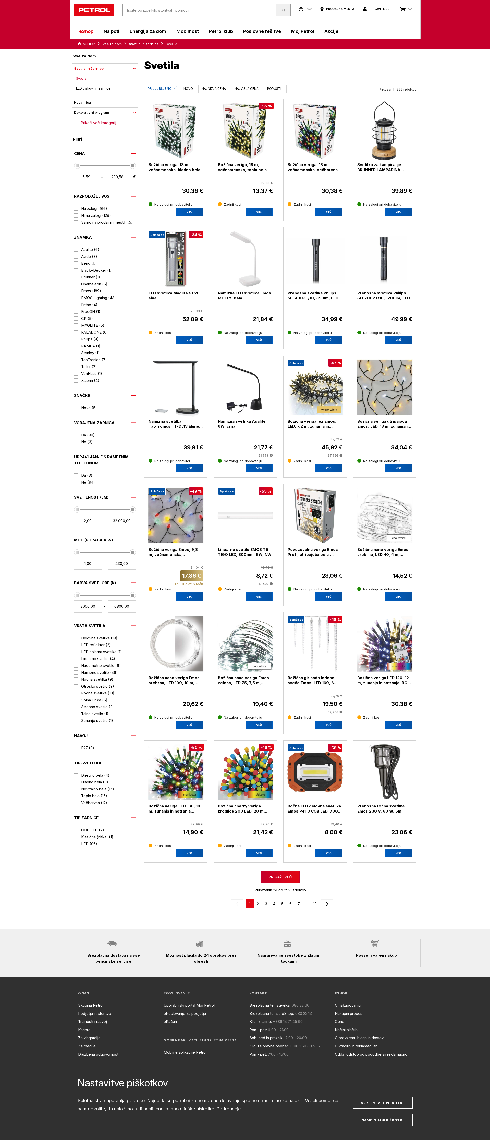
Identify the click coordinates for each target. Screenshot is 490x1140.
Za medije (87, 1046)
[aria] (86, 44)
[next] (326, 903)
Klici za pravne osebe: (268, 1046)
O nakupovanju (348, 1005)
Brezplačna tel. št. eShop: (271, 1013)
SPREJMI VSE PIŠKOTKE (383, 1103)
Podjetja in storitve (94, 1013)
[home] (94, 10)
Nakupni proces (348, 1013)
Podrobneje (228, 1108)
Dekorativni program (91, 112)
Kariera (84, 1029)
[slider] (77, 166)
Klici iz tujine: (260, 1021)
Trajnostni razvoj (92, 1021)
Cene (339, 1021)
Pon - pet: (258, 1029)
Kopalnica (82, 102)
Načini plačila (346, 1029)
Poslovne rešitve (262, 31)
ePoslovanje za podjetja (185, 1013)
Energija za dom (148, 31)
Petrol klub (221, 31)
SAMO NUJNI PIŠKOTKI (383, 1120)
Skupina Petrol (90, 1005)
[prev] (238, 903)
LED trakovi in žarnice (93, 88)
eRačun (170, 1021)
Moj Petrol (302, 31)
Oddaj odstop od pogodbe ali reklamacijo (371, 1054)
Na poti (111, 31)
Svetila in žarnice (143, 44)
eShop (86, 31)
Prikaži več (280, 877)
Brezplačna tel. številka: (270, 1005)
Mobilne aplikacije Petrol (185, 1052)
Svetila (81, 78)
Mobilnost (187, 31)
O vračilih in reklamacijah (356, 1046)
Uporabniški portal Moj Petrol (189, 1005)
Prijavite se (379, 9)
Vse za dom (112, 44)
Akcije (331, 31)
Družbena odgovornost (98, 1054)
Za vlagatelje (89, 1037)
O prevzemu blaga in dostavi (359, 1037)
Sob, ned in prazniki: (266, 1037)
